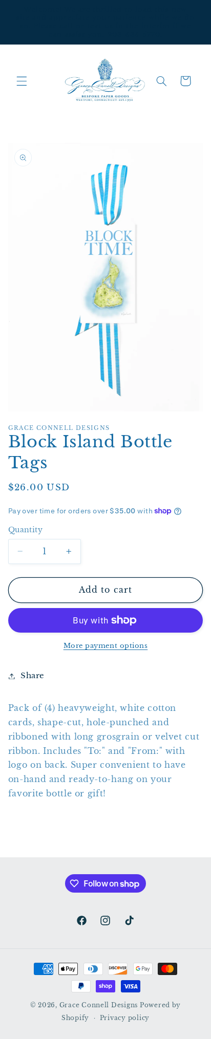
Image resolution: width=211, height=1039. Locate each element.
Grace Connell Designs (98, 1005)
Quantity (25, 530)
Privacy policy (125, 1018)
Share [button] (32, 675)
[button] (21, 81)
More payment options (106, 646)
